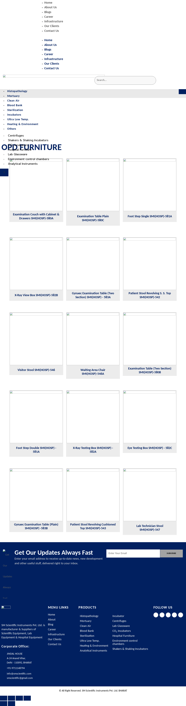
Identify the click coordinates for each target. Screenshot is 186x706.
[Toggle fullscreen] (11, 698)
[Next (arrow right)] (11, 703)
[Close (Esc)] (27, 698)
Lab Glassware (17, 154)
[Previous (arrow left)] (3, 703)
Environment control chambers (28, 159)
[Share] (19, 698)
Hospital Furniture (20, 150)
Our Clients (51, 26)
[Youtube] (180, 614)
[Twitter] (162, 614)
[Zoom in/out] (3, 698)
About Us (50, 7)
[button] (111, 36)
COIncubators (18, 145)
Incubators (14, 114)
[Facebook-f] (155, 614)
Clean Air (13, 100)
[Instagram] (168, 614)
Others (11, 129)
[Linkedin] (174, 614)
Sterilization (15, 110)
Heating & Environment (22, 124)
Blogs (47, 12)
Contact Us (51, 31)
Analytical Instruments (23, 164)
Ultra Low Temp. (18, 119)
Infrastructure (53, 21)
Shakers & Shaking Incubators (28, 140)
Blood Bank (14, 105)
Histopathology (17, 91)
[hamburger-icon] (182, 91)
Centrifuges (16, 135)
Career (48, 17)
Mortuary (13, 96)
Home (48, 3)
